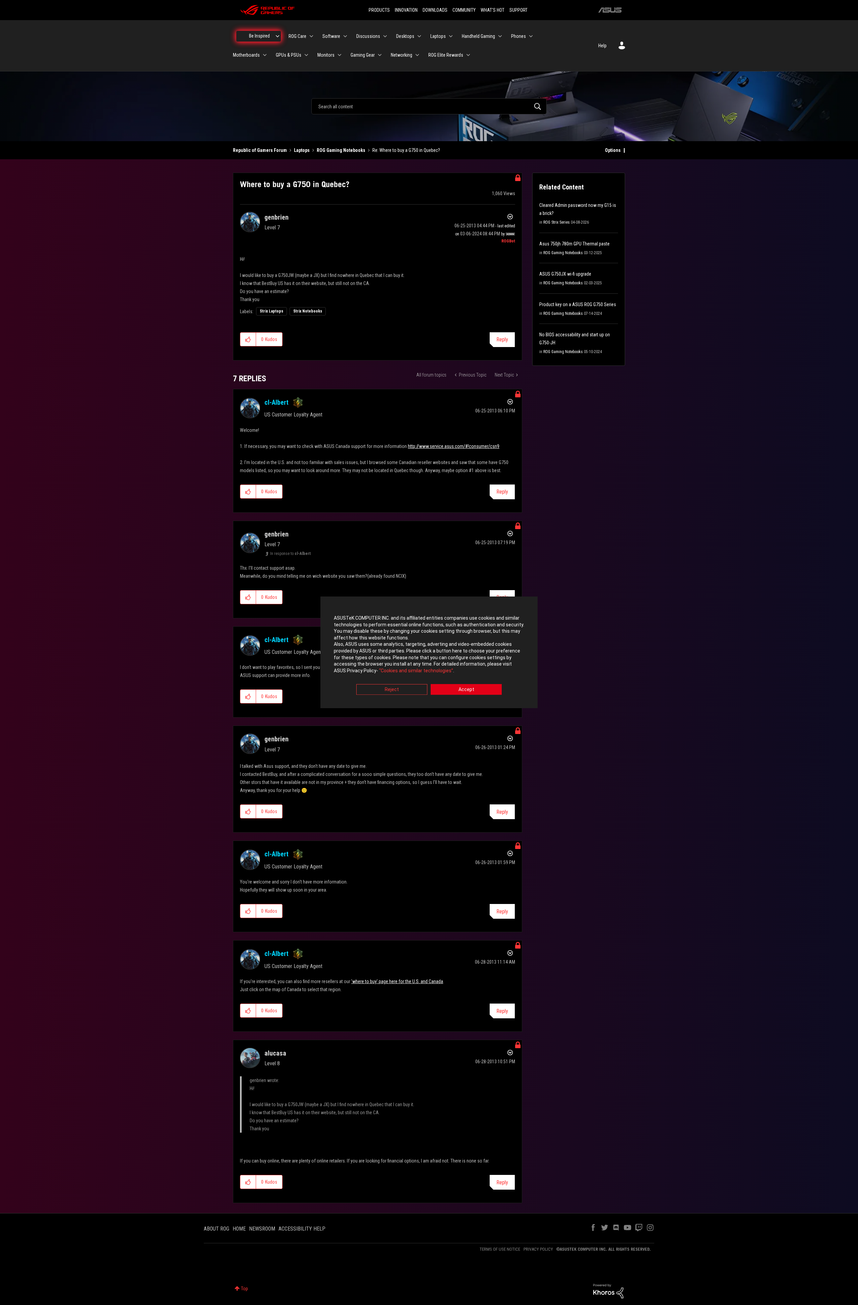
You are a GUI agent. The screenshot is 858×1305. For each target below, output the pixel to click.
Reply (502, 339)
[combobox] (429, 106)
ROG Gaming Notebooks (341, 150)
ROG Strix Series (556, 222)
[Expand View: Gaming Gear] (379, 55)
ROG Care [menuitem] (297, 36)
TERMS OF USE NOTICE (500, 1249)
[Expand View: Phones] (531, 36)
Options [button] (613, 150)
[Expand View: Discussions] (385, 36)
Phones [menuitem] (518, 36)
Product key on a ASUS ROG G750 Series (577, 304)
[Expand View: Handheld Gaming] (500, 36)
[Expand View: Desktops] (419, 36)
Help (602, 45)
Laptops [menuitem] (438, 36)
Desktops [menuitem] (405, 36)
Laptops (302, 150)
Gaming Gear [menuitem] (363, 55)
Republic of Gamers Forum (260, 150)
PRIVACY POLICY (538, 1249)
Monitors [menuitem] (325, 55)
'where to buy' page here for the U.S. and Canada (397, 981)
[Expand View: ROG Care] (311, 36)
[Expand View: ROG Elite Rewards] (468, 55)
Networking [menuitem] (401, 55)
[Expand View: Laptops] (450, 36)
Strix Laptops (271, 311)
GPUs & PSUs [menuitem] (288, 55)
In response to (290, 553)
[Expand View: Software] (345, 36)
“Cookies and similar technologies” (416, 670)
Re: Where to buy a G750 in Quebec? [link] (406, 150)
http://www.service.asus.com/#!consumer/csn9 (453, 446)
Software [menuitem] (331, 36)
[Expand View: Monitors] (339, 55)
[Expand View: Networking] (417, 55)
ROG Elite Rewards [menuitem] (445, 55)
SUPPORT (518, 10)
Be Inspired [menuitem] (259, 36)
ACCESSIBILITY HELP (302, 1229)
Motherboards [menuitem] (246, 55)
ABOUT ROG (216, 1229)
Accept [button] (466, 689)
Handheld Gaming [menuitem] (478, 36)
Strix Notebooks (307, 311)
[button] (248, 339)
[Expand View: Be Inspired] (277, 36)
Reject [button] (392, 689)
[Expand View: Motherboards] (264, 55)
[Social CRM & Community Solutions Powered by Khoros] (608, 1290)
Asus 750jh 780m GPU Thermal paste (574, 243)
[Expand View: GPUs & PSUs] (306, 55)
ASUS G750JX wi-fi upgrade (565, 274)
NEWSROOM (262, 1229)
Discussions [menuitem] (368, 36)
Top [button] (244, 1288)
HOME (239, 1229)
